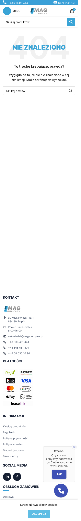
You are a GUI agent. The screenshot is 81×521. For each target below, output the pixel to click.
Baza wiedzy (10, 456)
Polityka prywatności (15, 438)
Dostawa (8, 496)
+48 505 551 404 (18, 347)
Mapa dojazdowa (13, 450)
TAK (59, 474)
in (7, 476)
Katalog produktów (14, 426)
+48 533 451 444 (18, 3)
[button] (61, 490)
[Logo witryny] (39, 10)
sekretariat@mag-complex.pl (25, 336)
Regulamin (9, 432)
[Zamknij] (74, 447)
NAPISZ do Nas (66, 3)
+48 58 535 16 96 (19, 353)
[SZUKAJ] (71, 22)
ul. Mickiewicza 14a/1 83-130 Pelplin (21, 319)
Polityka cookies (13, 444)
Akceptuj (39, 513)
